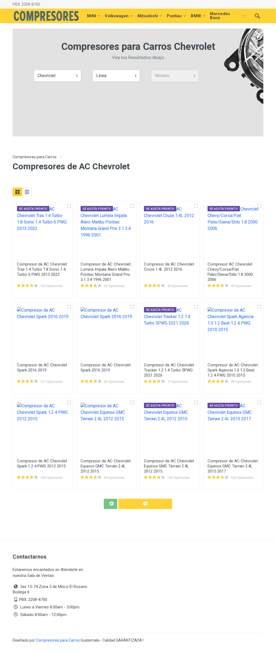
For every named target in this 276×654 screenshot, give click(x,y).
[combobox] (57, 75)
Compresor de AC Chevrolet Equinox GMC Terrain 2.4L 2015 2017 (233, 466)
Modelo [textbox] (162, 75)
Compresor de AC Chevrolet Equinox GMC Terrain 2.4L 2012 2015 (106, 466)
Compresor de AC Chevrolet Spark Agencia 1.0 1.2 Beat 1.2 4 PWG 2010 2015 (233, 370)
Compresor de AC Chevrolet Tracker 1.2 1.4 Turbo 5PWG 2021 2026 (169, 370)
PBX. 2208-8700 (26, 4)
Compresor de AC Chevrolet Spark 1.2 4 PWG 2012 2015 (42, 464)
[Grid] (17, 192)
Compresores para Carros (35, 157)
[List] (27, 192)
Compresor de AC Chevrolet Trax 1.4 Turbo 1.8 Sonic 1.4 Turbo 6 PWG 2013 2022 (42, 269)
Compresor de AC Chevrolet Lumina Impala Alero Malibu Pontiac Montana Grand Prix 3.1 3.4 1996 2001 (106, 272)
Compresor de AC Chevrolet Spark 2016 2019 (42, 368)
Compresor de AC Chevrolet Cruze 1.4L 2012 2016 (169, 267)
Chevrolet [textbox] (46, 75)
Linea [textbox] (101, 75)
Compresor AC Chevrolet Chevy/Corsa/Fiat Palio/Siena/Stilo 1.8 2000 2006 (230, 272)
